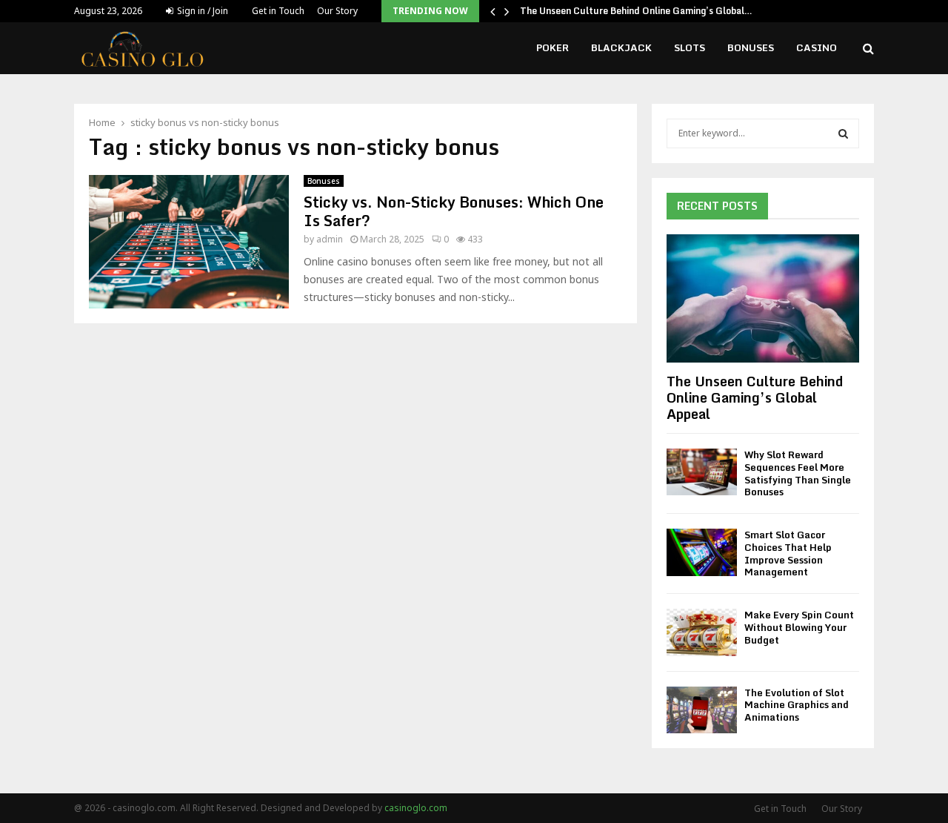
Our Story (337, 10)
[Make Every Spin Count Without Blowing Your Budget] (702, 632)
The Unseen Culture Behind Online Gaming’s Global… (636, 11)
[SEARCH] (843, 133)
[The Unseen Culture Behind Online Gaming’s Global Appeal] (763, 298)
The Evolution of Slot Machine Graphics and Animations (796, 705)
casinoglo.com (415, 807)
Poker (552, 47)
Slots (689, 47)
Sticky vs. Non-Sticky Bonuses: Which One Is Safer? (454, 211)
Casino (816, 47)
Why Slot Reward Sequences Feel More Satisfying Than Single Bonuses (797, 473)
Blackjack (621, 47)
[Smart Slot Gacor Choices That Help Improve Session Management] (702, 552)
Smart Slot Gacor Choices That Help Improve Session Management (788, 553)
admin (329, 239)
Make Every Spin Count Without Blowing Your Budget (799, 627)
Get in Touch (278, 10)
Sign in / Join (201, 10)
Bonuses (750, 47)
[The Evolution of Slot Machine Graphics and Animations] (702, 710)
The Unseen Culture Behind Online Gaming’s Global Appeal (755, 397)
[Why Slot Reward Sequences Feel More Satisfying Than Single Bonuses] (702, 472)
